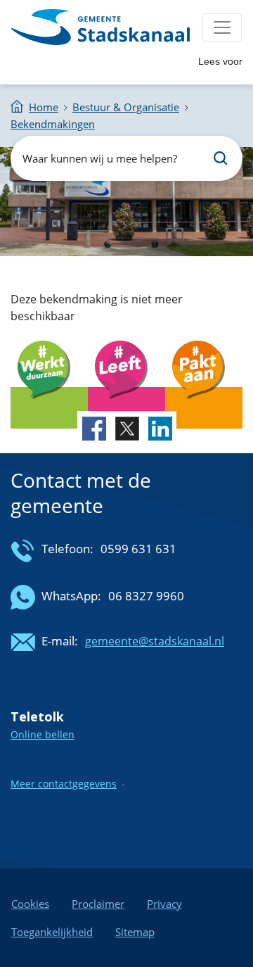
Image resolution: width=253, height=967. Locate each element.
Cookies (30, 904)
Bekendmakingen (53, 124)
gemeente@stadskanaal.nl (154, 641)
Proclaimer (98, 904)
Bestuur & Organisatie (125, 107)
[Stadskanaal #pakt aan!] (203, 408)
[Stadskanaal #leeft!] (126, 408)
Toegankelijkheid (52, 932)
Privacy (164, 904)
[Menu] (222, 27)
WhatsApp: (71, 596)
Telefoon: (67, 549)
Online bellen (42, 734)
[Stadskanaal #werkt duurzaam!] (49, 408)
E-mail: (59, 641)
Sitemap (135, 932)
